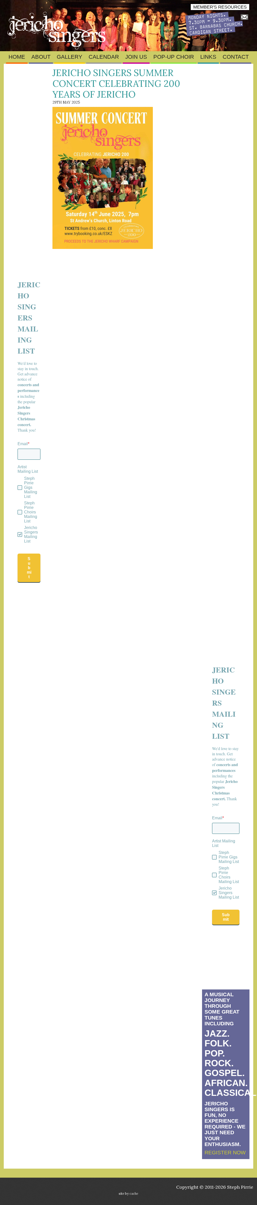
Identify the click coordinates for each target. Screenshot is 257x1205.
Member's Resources (220, 7)
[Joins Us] (214, 34)
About (40, 57)
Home (17, 57)
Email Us (244, 17)
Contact (236, 57)
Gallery (69, 57)
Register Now (225, 1152)
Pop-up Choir (173, 57)
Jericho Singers (58, 30)
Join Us (136, 57)
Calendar (104, 57)
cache (134, 1193)
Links (208, 57)
